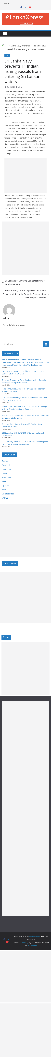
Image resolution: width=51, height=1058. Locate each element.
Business (5, 461)
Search (46, 344)
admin (20, 87)
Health (4, 473)
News (7, 55)
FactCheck (6, 465)
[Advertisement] (25, 175)
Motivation (6, 477)
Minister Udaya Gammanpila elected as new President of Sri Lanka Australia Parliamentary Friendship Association (24, 294)
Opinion (5, 485)
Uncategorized (8, 494)
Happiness (6, 469)
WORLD (5, 498)
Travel (4, 489)
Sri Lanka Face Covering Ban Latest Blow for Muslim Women (25, 282)
